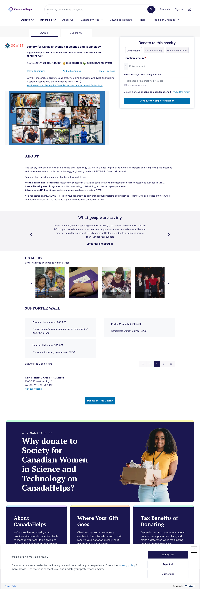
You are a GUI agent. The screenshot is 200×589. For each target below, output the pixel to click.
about (44, 32)
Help (142, 19)
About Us (67, 19)
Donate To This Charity (100, 400)
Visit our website (33, 388)
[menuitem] (27, 19)
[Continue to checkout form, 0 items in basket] (190, 9)
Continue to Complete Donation (157, 100)
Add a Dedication (181, 92)
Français (165, 9)
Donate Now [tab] (133, 50)
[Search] (151, 9)
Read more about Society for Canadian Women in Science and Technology (64, 85)
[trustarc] (190, 586)
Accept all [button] (168, 554)
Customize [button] (168, 574)
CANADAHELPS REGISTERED (99, 63)
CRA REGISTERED (74, 63)
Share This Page (107, 71)
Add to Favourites (72, 71)
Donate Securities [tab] (177, 50)
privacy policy (126, 565)
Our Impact (77, 32)
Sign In (179, 9)
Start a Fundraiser (36, 71)
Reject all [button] (168, 564)
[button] (194, 549)
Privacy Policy (11, 586)
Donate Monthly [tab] (153, 50)
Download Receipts (121, 19)
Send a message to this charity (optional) (143, 75)
